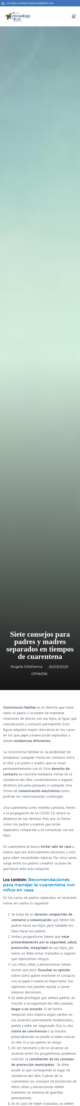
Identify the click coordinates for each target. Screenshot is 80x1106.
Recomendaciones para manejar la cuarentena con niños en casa (39, 884)
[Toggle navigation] (64, 16)
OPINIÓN (39, 674)
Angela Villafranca (26, 667)
